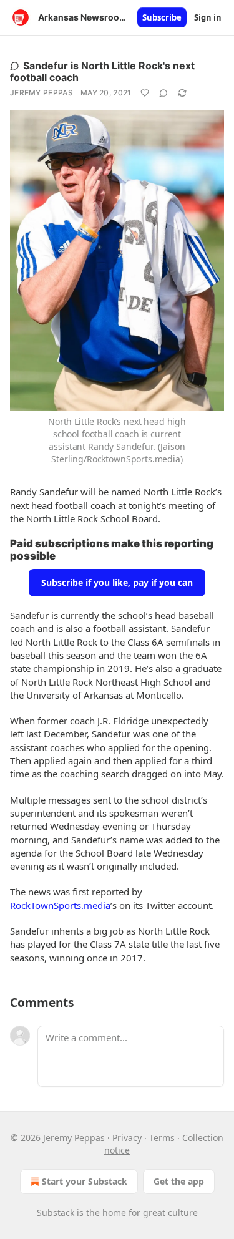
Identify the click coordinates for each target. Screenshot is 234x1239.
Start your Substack (84, 1181)
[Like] (145, 92)
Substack (55, 1212)
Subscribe (162, 17)
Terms (162, 1138)
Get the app (179, 1181)
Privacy (127, 1138)
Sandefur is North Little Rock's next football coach (102, 71)
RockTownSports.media (60, 905)
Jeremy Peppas (41, 92)
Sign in (208, 17)
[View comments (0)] (163, 92)
